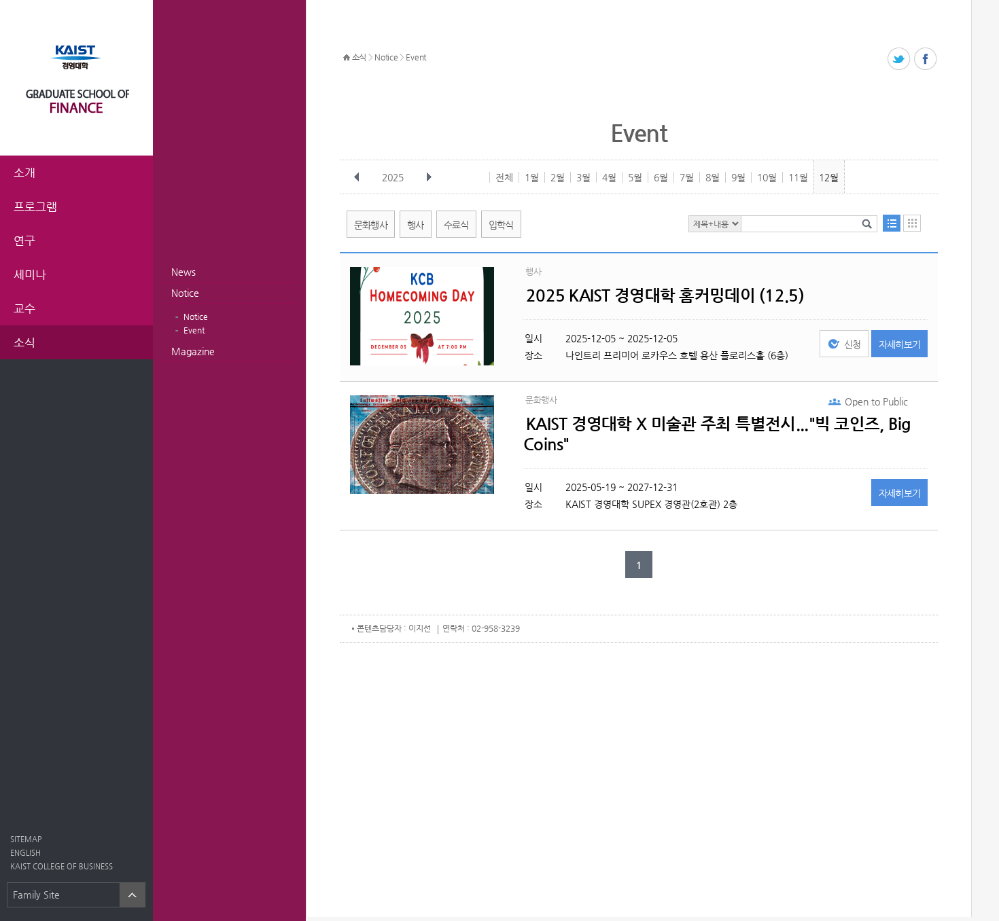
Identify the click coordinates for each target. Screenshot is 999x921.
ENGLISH (25, 852)
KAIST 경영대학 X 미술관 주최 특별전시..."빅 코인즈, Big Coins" (717, 434)
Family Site (36, 894)
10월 (767, 177)
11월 (798, 177)
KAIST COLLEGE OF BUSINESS (61, 866)
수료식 (456, 224)
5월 (635, 177)
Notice (185, 292)
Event (194, 330)
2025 (393, 177)
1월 (532, 177)
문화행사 (370, 224)
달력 (912, 223)
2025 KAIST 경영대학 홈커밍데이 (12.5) (665, 295)
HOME (346, 58)
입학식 (501, 224)
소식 (359, 57)
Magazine (193, 351)
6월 (661, 177)
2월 (557, 177)
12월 (829, 177)
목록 (891, 223)
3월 (583, 177)
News (183, 271)
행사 (415, 224)
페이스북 (926, 59)
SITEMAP (25, 839)
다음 (429, 177)
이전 (357, 177)
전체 (504, 177)
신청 (852, 344)
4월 (609, 177)
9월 (738, 177)
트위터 (899, 59)
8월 (712, 177)
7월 (687, 177)
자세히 (900, 344)
